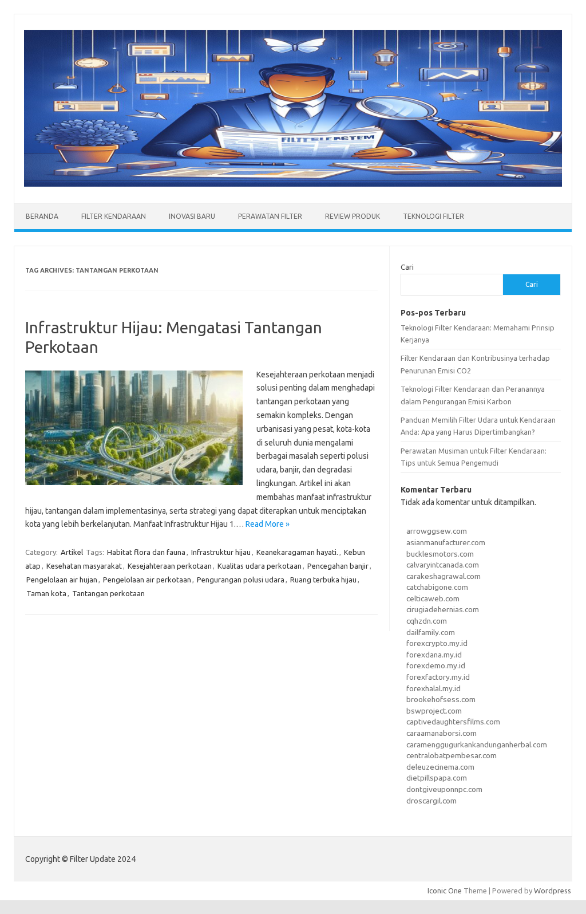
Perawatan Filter (270, 216)
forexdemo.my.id (435, 665)
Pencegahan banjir (338, 566)
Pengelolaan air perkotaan (147, 580)
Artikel (72, 552)
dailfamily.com (430, 632)
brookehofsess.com (441, 699)
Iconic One (444, 891)
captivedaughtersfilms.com (453, 721)
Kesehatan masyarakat (84, 566)
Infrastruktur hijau (221, 552)
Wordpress (552, 891)
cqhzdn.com (426, 620)
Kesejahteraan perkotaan (170, 566)
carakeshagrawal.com (443, 576)
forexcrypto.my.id (437, 643)
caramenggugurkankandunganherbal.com (476, 744)
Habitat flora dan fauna (146, 552)
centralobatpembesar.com (451, 755)
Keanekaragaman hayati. (297, 552)
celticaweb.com (433, 598)
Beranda (42, 216)
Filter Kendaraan (113, 216)
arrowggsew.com (436, 530)
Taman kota (46, 593)
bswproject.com (434, 710)
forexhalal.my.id (433, 688)
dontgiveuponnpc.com (444, 789)
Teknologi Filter (433, 216)
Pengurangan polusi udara (240, 580)
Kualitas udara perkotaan (259, 566)
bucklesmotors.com (440, 553)
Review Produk (352, 216)
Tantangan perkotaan (108, 593)
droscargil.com (431, 800)
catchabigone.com (437, 587)
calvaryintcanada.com (442, 564)
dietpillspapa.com (436, 777)
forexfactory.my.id (438, 676)
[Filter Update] (293, 183)
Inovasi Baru (192, 216)
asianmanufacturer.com (445, 542)
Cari (407, 267)
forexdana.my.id (434, 654)
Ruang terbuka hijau (323, 580)
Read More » (268, 524)
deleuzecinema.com (440, 766)
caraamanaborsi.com (441, 733)
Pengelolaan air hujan (61, 580)
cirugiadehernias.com (442, 609)
